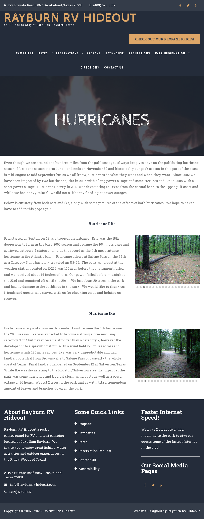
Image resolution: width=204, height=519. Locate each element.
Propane (94, 53)
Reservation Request (94, 451)
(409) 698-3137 (104, 5)
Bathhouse (115, 53)
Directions (90, 67)
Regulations (139, 53)
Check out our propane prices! (164, 39)
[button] (137, 287)
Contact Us (114, 67)
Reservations (67, 53)
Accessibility (89, 469)
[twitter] (188, 5)
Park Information (170, 53)
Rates (43, 53)
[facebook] (180, 5)
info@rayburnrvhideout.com (33, 484)
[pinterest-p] (196, 5)
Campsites (24, 53)
